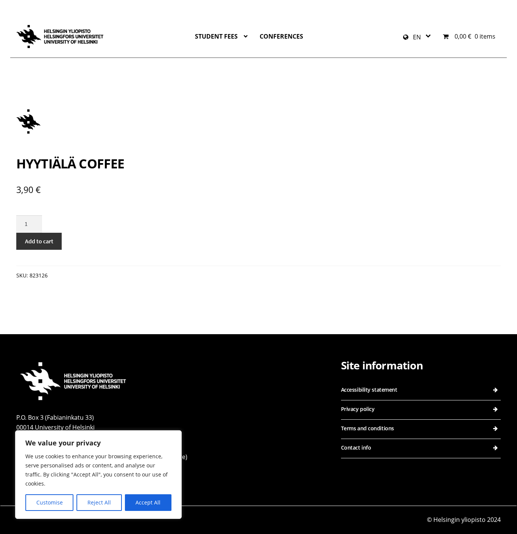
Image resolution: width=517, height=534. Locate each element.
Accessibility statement (369, 389)
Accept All (147, 502)
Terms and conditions (367, 428)
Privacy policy (358, 409)
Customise (49, 502)
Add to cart (39, 241)
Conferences (281, 36)
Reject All (99, 502)
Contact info (356, 447)
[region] (98, 474)
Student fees (216, 36)
